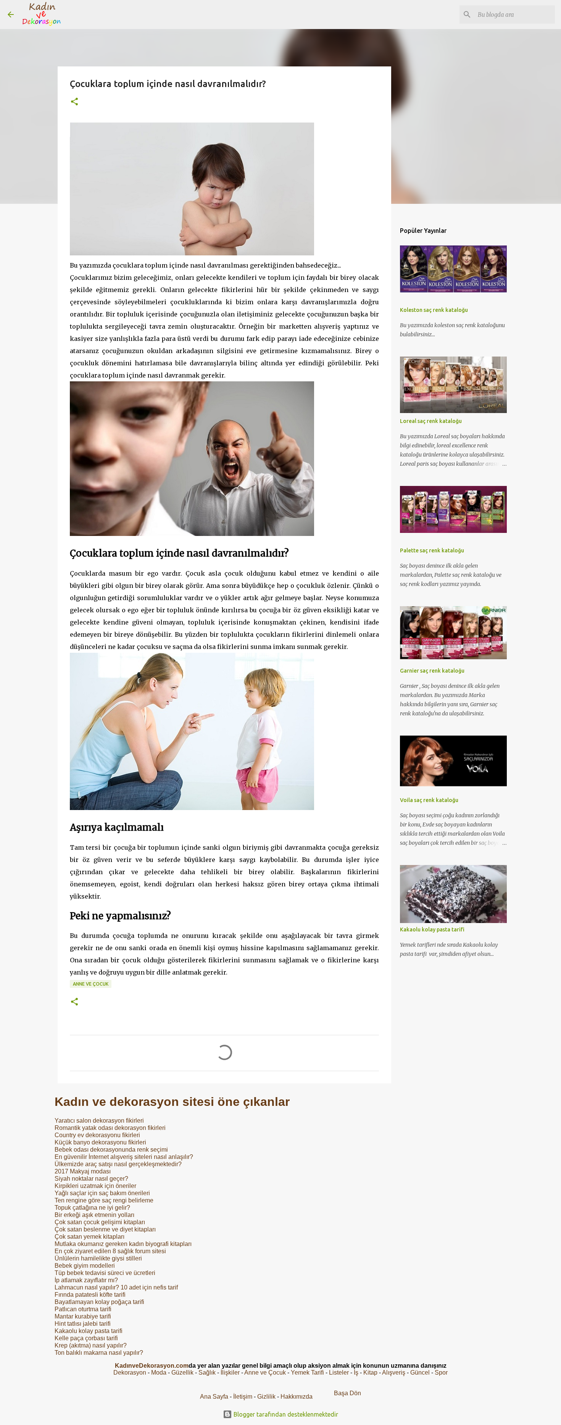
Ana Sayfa (214, 1396)
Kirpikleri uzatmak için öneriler (95, 1186)
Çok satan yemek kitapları (89, 1236)
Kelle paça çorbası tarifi (86, 1338)
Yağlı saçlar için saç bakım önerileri (102, 1193)
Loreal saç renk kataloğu (431, 421)
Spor (441, 1372)
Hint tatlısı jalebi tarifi (83, 1323)
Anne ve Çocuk (90, 983)
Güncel (420, 1372)
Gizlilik (267, 1396)
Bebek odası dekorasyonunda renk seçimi (111, 1149)
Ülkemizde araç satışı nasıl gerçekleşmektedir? (118, 1164)
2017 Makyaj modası (83, 1171)
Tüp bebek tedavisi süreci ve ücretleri (105, 1273)
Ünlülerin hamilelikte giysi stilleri (98, 1258)
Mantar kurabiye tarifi (83, 1316)
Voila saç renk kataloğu (429, 800)
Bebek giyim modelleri (85, 1265)
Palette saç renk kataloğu (432, 550)
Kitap (370, 1372)
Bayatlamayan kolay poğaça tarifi (99, 1302)
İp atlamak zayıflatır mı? (86, 1280)
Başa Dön (347, 1393)
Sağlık (207, 1372)
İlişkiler (230, 1372)
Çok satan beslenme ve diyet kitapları (105, 1229)
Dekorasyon (129, 1372)
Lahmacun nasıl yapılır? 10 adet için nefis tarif (116, 1287)
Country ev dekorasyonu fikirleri (97, 1135)
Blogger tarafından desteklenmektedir (285, 1414)
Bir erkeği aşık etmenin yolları (94, 1215)
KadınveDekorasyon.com (152, 1365)
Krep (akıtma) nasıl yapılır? (91, 1345)
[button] (74, 102)
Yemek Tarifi (307, 1372)
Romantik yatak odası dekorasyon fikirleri (110, 1128)
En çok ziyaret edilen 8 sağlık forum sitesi (110, 1251)
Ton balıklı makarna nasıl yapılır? (99, 1352)
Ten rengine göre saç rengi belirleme (104, 1200)
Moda (158, 1372)
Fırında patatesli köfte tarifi (90, 1294)
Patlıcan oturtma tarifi (83, 1309)
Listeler (339, 1372)
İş (356, 1372)
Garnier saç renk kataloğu (432, 671)
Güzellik (182, 1372)
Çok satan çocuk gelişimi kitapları (100, 1222)
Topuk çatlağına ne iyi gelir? (92, 1207)
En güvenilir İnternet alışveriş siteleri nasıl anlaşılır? (124, 1157)
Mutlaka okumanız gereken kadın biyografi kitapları (123, 1244)
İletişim (242, 1396)
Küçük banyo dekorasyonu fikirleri (100, 1142)
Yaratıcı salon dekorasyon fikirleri (99, 1120)
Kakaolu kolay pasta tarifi (89, 1331)
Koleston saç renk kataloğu (434, 310)
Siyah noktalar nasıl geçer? (91, 1178)
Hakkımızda (296, 1396)
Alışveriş (393, 1372)
